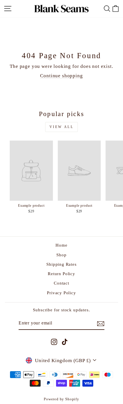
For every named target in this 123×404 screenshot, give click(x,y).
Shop (61, 254)
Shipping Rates (61, 264)
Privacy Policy (61, 292)
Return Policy (61, 273)
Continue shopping (61, 75)
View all (61, 127)
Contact (61, 283)
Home (61, 245)
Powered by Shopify (61, 399)
